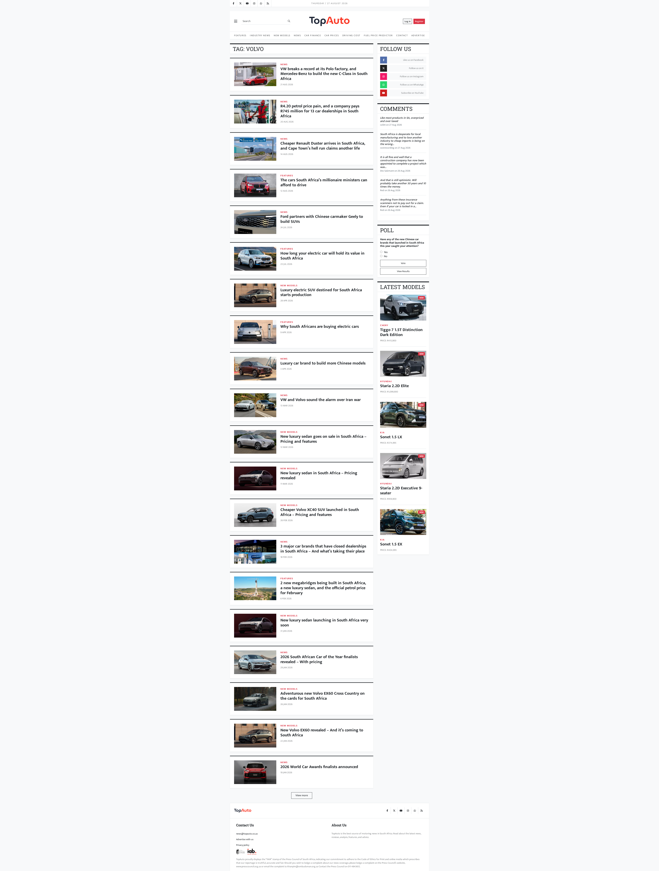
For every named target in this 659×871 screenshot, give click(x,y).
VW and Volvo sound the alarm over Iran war (320, 399)
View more (302, 795)
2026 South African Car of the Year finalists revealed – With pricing (319, 659)
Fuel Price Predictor (378, 35)
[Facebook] (233, 3)
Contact (402, 35)
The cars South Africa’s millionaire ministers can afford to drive (323, 183)
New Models (282, 35)
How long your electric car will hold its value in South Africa (322, 256)
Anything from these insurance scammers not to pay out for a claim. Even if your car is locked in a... (402, 203)
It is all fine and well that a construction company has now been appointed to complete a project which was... (403, 162)
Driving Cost (351, 35)
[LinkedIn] (267, 3)
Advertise (418, 35)
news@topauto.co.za (247, 834)
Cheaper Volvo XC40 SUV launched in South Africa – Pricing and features (319, 512)
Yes (386, 252)
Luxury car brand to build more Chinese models (323, 363)
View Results (403, 271)
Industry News (260, 35)
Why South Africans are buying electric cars (319, 326)
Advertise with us (244, 839)
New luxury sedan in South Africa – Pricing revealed (318, 475)
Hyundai (386, 381)
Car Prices (332, 35)
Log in (407, 21)
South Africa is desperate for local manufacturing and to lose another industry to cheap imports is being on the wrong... (402, 139)
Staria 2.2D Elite (394, 385)
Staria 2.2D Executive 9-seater (401, 491)
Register (419, 21)
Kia (382, 432)
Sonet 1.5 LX (391, 437)
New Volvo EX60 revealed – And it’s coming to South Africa (321, 733)
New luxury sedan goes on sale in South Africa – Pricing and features (323, 439)
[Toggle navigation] (235, 21)
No (385, 256)
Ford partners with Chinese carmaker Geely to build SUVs (321, 219)
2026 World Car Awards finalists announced (319, 766)
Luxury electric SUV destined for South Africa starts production (321, 292)
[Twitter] (240, 3)
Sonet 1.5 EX (391, 544)
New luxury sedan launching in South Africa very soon (324, 623)
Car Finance (312, 35)
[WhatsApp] (260, 3)
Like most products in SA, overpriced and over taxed (402, 119)
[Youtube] (247, 3)
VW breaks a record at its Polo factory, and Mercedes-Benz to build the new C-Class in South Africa (324, 74)
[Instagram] (254, 3)
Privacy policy (242, 845)
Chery (384, 325)
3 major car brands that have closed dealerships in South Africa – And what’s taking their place (323, 549)
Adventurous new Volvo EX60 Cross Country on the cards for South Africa (322, 696)
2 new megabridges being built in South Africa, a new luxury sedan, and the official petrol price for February (323, 588)
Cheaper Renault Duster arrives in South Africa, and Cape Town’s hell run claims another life (322, 146)
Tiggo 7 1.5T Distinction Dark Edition (401, 332)
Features (240, 35)
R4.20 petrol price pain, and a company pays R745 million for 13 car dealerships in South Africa (319, 111)
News (297, 35)
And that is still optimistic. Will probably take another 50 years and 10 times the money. (403, 183)
